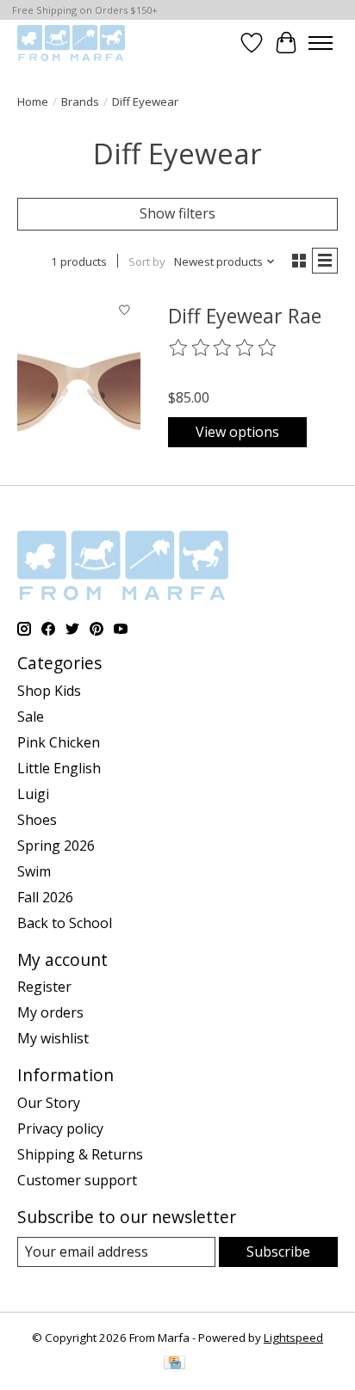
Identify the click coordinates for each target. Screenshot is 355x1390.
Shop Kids (49, 690)
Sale (30, 716)
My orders (50, 1012)
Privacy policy (60, 1128)
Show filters (177, 213)
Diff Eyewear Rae (244, 315)
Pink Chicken (58, 742)
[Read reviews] (223, 348)
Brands (80, 101)
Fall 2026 (45, 897)
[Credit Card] (174, 1364)
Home (32, 101)
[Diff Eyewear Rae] (78, 376)
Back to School (64, 922)
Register (44, 986)
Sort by (146, 261)
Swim (34, 871)
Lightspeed (293, 1337)
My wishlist (53, 1038)
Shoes (37, 819)
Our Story (48, 1102)
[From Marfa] (71, 42)
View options (237, 431)
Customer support (77, 1180)
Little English (59, 768)
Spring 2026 (56, 845)
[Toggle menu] (320, 43)
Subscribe (278, 1251)
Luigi (33, 793)
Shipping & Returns (80, 1154)
